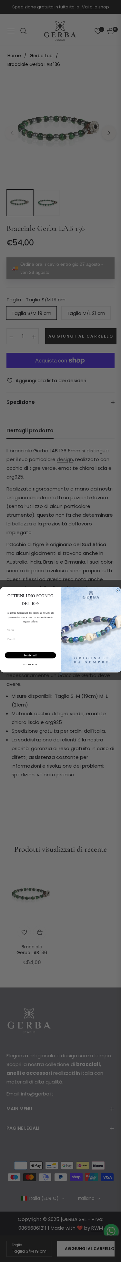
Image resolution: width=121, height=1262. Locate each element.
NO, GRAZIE (30, 664)
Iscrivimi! (30, 655)
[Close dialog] (118, 591)
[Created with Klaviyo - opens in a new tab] (60, 674)
